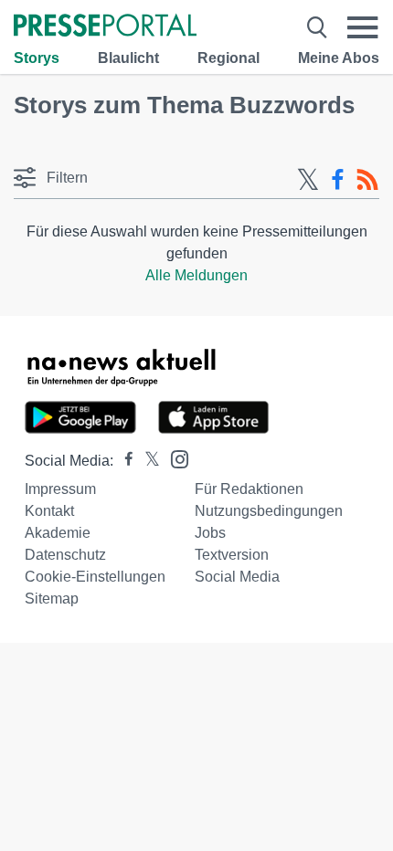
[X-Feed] (308, 179)
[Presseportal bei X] (146, 460)
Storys (36, 58)
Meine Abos (338, 58)
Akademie (57, 533)
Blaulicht (128, 58)
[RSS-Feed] (367, 179)
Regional (228, 58)
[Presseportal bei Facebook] (123, 460)
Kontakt (49, 511)
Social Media (237, 576)
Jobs (210, 533)
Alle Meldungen (196, 275)
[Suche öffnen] (317, 27)
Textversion (232, 554)
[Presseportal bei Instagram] (174, 458)
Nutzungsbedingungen (269, 511)
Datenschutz (65, 554)
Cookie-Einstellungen (95, 576)
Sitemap (52, 598)
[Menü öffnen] (362, 27)
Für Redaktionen (249, 489)
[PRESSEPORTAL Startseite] (105, 27)
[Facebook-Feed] (338, 179)
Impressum (60, 489)
